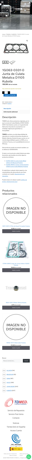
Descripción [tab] (7, 108)
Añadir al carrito (10, 95)
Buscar (4, 358)
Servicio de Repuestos (16, 410)
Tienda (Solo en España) (16, 427)
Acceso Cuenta (16, 430)
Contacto (16, 418)
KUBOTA (14, 34)
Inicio (3, 34)
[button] (2, 2)
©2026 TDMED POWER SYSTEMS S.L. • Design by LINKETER (16, 457)
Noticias (16, 423)
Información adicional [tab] (11, 112)
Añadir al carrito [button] (16, 231)
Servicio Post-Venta (16, 414)
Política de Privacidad (24, 453)
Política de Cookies (13, 455)
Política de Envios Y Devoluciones (10, 453)
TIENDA (8, 34)
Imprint (21, 455)
